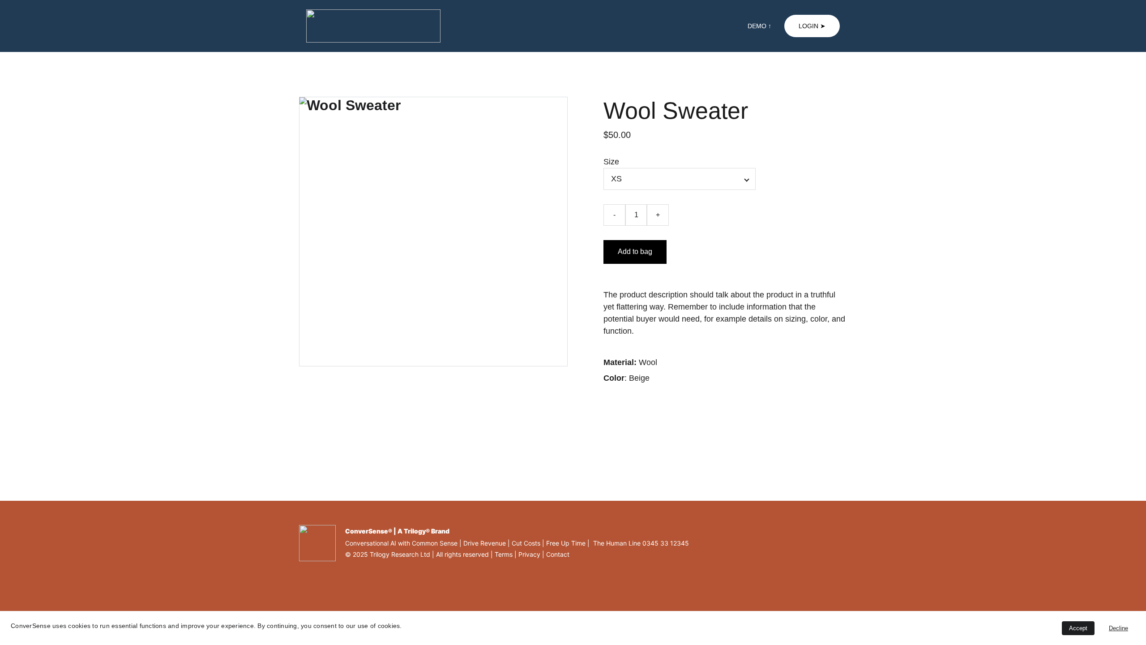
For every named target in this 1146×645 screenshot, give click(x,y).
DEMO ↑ (759, 26)
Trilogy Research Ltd (400, 554)
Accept (1078, 628)
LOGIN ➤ (812, 26)
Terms (504, 554)
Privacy (529, 554)
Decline (1118, 628)
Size (611, 161)
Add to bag (635, 251)
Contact (557, 554)
